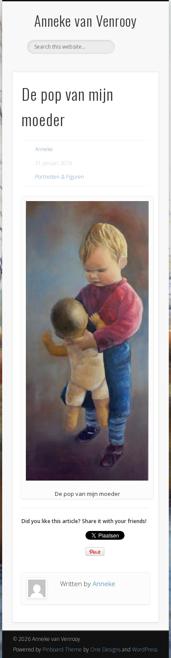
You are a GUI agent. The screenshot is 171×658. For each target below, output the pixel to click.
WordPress (144, 649)
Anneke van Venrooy (85, 20)
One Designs (105, 649)
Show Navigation (137, 78)
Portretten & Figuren (59, 176)
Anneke (44, 149)
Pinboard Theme (62, 649)
